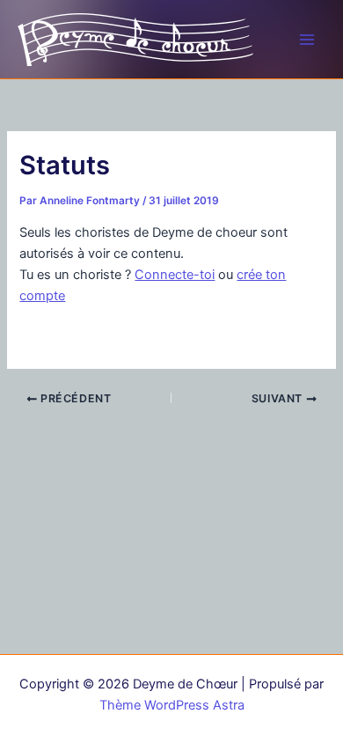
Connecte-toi (175, 275)
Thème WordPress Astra (171, 705)
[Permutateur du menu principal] (306, 39)
